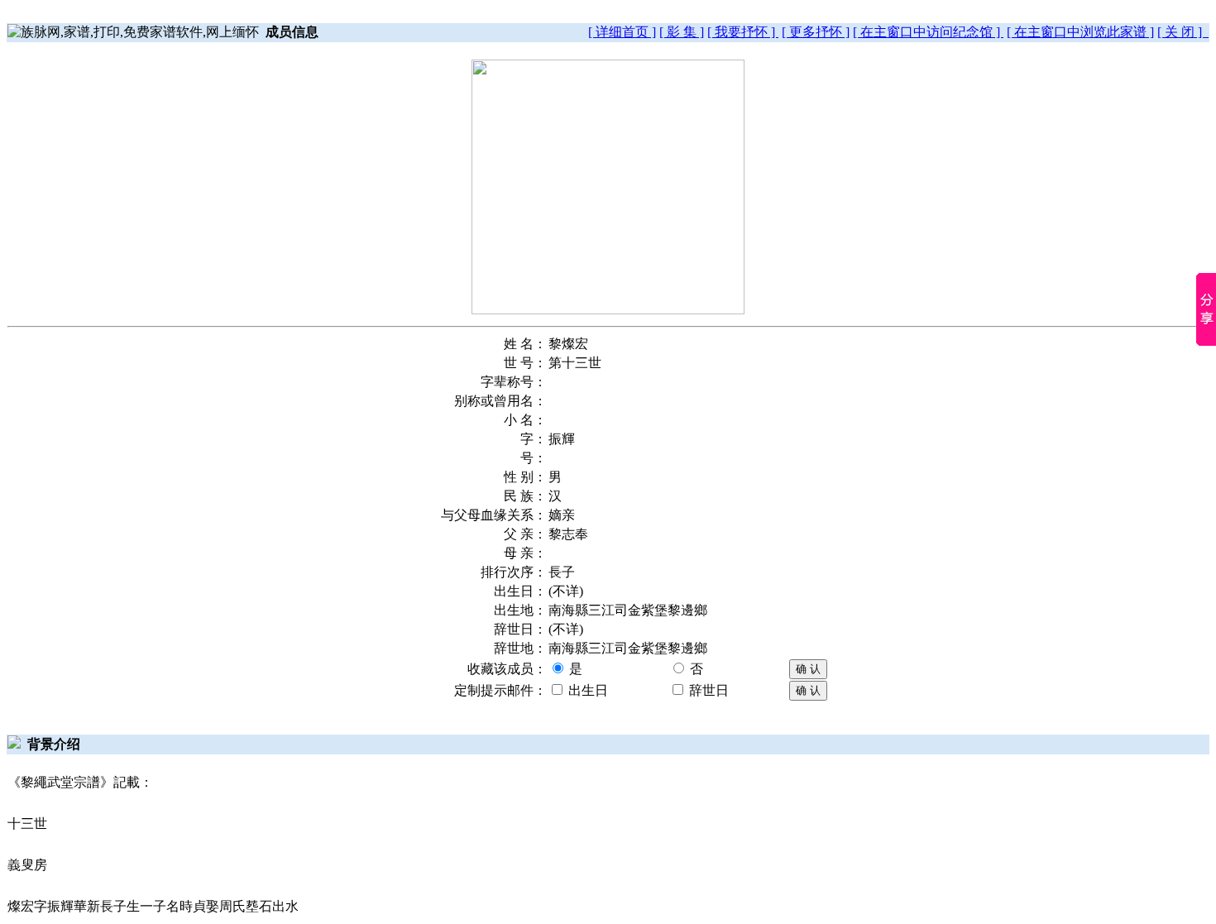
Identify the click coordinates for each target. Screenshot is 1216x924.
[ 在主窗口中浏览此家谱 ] (1080, 32)
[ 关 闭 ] (1183, 32)
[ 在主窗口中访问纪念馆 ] (928, 32)
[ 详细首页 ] (622, 32)
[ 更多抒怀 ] (816, 32)
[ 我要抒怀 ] (742, 32)
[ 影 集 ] (681, 32)
